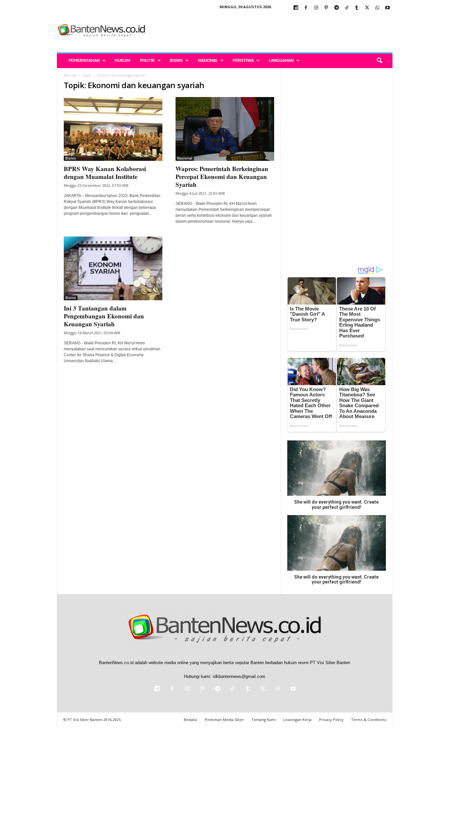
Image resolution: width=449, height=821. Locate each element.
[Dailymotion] (296, 8)
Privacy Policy (331, 719)
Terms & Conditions (368, 719)
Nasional (208, 60)
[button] (381, 61)
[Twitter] (367, 8)
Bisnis (176, 60)
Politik (147, 60)
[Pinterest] (326, 8)
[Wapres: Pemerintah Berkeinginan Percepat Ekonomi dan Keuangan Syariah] (225, 129)
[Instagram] (316, 8)
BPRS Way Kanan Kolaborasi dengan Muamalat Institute (105, 172)
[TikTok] (347, 8)
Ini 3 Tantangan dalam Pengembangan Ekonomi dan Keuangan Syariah (104, 316)
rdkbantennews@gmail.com (239, 676)
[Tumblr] (357, 8)
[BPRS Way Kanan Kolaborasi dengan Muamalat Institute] (113, 129)
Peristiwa (243, 60)
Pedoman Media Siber (224, 719)
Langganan (281, 60)
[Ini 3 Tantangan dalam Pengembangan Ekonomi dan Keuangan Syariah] (113, 268)
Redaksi (190, 719)
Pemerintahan (84, 60)
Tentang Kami (263, 719)
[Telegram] (337, 8)
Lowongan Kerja (297, 719)
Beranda (70, 75)
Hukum (122, 60)
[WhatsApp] (377, 8)
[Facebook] (306, 8)
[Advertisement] (272, 31)
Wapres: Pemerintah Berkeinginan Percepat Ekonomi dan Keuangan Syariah (222, 176)
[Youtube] (387, 8)
